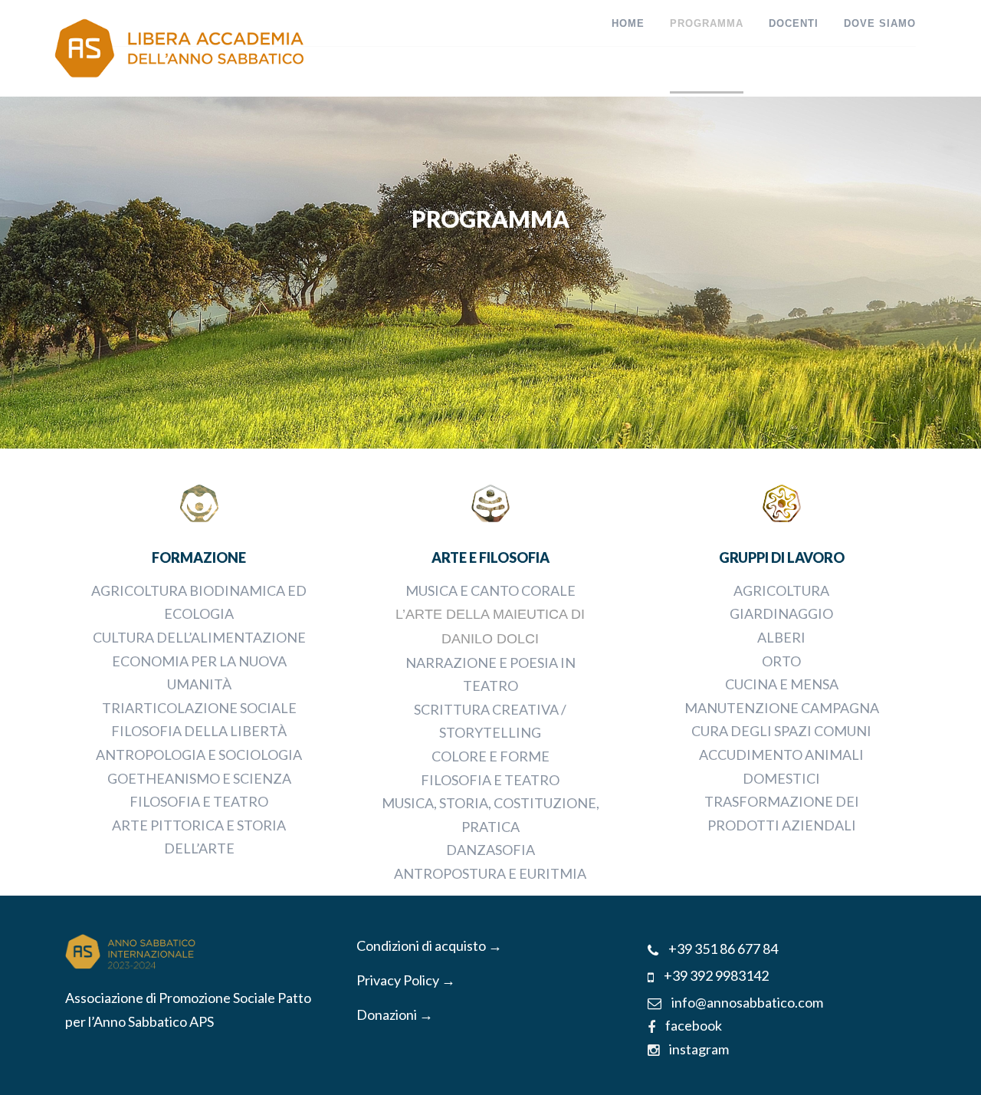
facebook (692, 1025)
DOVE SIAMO (880, 23)
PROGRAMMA (706, 23)
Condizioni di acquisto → (429, 945)
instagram (698, 1049)
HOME (628, 23)
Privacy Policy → (405, 980)
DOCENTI (794, 23)
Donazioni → (394, 1014)
